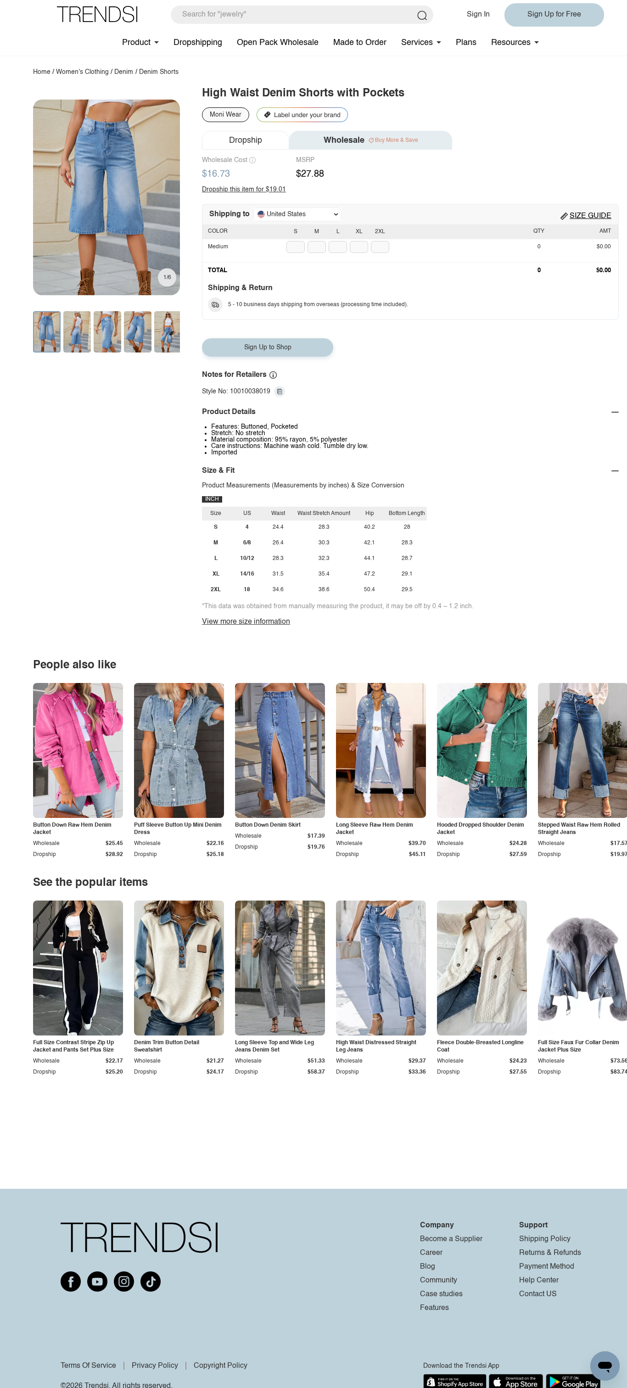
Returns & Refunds (550, 1253)
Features (434, 1308)
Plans (466, 43)
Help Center (539, 1280)
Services (417, 43)
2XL (380, 232)
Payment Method (546, 1266)
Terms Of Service (88, 1366)
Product (136, 43)
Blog (427, 1266)
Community (438, 1280)
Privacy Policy (155, 1366)
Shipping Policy (545, 1239)
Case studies (441, 1294)
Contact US (538, 1294)
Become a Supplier (451, 1239)
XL (359, 232)
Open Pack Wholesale (278, 43)
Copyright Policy (220, 1366)
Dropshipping (198, 43)
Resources (511, 43)
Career (431, 1253)
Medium (218, 247)
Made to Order (359, 43)
